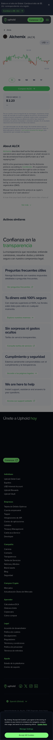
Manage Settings (26, 729)
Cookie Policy (42, 724)
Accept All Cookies (26, 735)
